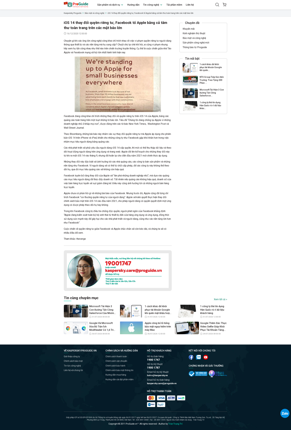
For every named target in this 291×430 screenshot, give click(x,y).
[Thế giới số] (218, 373)
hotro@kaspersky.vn (157, 375)
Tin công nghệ (151, 4)
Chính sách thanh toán (116, 356)
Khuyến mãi (189, 28)
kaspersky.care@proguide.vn (162, 383)
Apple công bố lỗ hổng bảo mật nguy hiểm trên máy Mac (158, 326)
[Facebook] (191, 357)
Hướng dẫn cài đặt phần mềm (119, 379)
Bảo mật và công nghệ (194, 38)
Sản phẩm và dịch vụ (109, 4)
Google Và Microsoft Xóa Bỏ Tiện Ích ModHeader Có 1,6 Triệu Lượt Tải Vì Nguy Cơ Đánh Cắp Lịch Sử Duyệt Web (102, 327)
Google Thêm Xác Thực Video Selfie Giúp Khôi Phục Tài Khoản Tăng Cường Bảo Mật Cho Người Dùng (213, 327)
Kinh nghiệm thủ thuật (194, 33)
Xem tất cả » (220, 299)
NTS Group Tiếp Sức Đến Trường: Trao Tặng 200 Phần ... (212, 80)
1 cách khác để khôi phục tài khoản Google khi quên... (211, 67)
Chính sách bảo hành (115, 365)
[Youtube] (198, 357)
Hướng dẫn (133, 4)
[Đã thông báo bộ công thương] (198, 373)
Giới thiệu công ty (72, 356)
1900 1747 (153, 359)
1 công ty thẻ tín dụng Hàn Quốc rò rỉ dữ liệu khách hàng (212, 310)
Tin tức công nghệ (72, 365)
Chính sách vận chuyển (116, 361)
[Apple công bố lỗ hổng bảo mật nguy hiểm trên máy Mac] (131, 328)
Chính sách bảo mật (73, 361)
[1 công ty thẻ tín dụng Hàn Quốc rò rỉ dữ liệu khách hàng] (190, 106)
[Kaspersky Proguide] (76, 4)
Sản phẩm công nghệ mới (196, 42)
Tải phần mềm (174, 4)
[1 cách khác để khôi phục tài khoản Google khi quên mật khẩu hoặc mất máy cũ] (190, 68)
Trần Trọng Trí (175, 424)
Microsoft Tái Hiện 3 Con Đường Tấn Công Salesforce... (212, 93)
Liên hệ (190, 4)
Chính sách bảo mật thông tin (119, 370)
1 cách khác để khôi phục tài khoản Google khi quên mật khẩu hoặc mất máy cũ (158, 310)
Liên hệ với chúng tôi (73, 370)
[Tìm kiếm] (217, 4)
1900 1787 (153, 367)
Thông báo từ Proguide (195, 47)
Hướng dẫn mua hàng (115, 375)
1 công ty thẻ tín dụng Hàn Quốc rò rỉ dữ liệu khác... (210, 105)
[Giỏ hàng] (224, 4)
